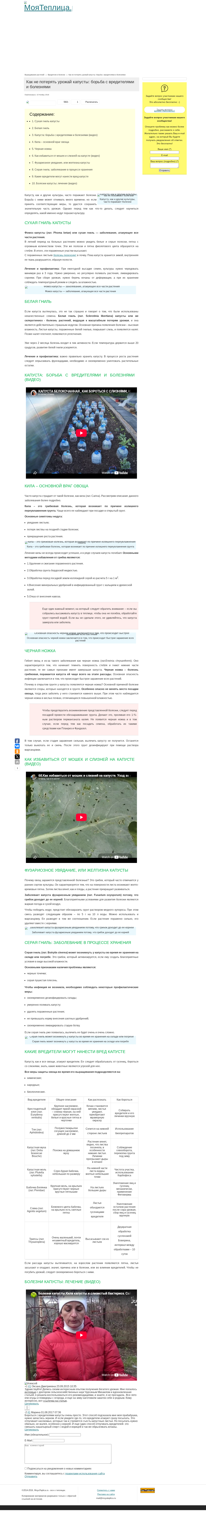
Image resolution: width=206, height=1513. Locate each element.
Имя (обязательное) (36, 1434)
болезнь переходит (64, 255)
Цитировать (32, 1403)
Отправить (31, 1476)
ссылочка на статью (55, 1400)
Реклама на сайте (106, 1494)
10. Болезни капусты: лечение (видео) (54, 183)
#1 (29, 1386)
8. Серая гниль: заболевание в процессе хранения (62, 169)
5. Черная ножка (42, 148)
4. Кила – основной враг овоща (50, 142)
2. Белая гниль (40, 128)
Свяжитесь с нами (106, 1490)
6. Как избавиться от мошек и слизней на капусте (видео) (66, 155)
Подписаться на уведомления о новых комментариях (59, 1468)
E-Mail (28, 1440)
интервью (30, 1392)
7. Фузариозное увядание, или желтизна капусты (61, 162)
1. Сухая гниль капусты (46, 121)
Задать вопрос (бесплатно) (169, 109)
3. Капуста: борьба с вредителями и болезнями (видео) (65, 135)
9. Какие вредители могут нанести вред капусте (60, 176)
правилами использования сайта (85, 1473)
